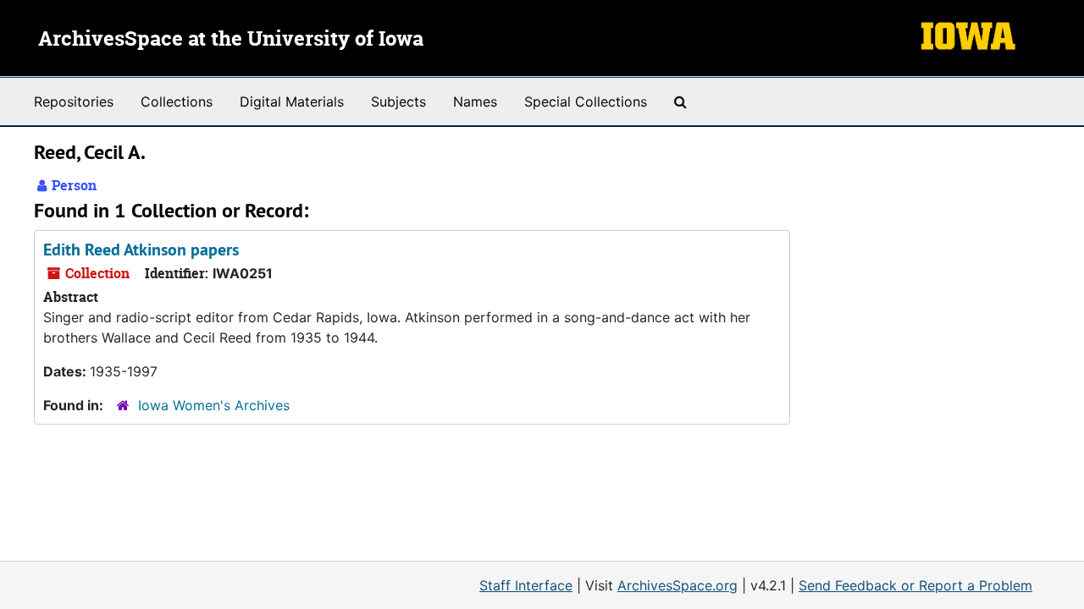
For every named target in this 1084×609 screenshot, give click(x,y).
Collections (177, 101)
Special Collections (585, 101)
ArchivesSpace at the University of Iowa (230, 39)
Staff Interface (525, 585)
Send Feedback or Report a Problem (915, 585)
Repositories (73, 101)
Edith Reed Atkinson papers (141, 250)
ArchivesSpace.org (677, 585)
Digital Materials (292, 101)
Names (475, 101)
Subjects (398, 101)
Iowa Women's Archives (214, 405)
